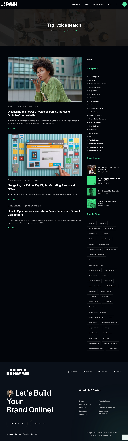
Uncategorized (93, 133)
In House (92, 105)
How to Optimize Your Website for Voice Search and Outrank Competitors (44, 213)
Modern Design (94, 112)
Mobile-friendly (111, 286)
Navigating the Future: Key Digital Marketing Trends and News (41, 187)
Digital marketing (94, 270)
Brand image (93, 234)
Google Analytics (94, 281)
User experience (108, 333)
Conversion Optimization (96, 254)
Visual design (93, 338)
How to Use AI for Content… (108, 191)
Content (91, 244)
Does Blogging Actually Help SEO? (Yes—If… (109, 179)
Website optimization (110, 343)
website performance (96, 348)
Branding (92, 80)
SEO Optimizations (95, 122)
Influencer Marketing (96, 108)
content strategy (111, 249)
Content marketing (95, 249)
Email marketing (94, 101)
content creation (104, 244)
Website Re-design (95, 151)
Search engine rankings (96, 317)
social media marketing (109, 322)
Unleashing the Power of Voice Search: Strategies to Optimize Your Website (39, 113)
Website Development (96, 143)
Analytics (92, 223)
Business (92, 239)
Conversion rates (94, 260)
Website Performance (96, 147)
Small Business (94, 126)
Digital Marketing (94, 94)
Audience (103, 223)
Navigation (92, 291)
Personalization (107, 296)
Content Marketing (95, 87)
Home (53, 31)
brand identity (109, 228)
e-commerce (93, 98)
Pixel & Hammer (94, 301)
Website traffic (112, 348)
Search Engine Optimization (98, 119)
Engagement (93, 275)
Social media (93, 322)
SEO (110, 317)
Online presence (106, 291)
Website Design (94, 140)
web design (106, 338)
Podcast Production (95, 115)
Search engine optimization (97, 312)
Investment (108, 281)
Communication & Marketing (98, 84)
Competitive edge (105, 239)
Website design (94, 343)
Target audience (94, 328)
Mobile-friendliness (95, 286)
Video (90, 136)
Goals (104, 275)
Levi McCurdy (15, 106)
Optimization (93, 296)
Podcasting (107, 301)
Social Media (93, 129)
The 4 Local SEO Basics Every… (107, 202)
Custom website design (96, 265)
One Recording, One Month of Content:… (108, 168)
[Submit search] (119, 60)
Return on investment (96, 307)
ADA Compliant (94, 77)
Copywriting (93, 91)
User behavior (93, 333)
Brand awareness (94, 228)
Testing (106, 328)
